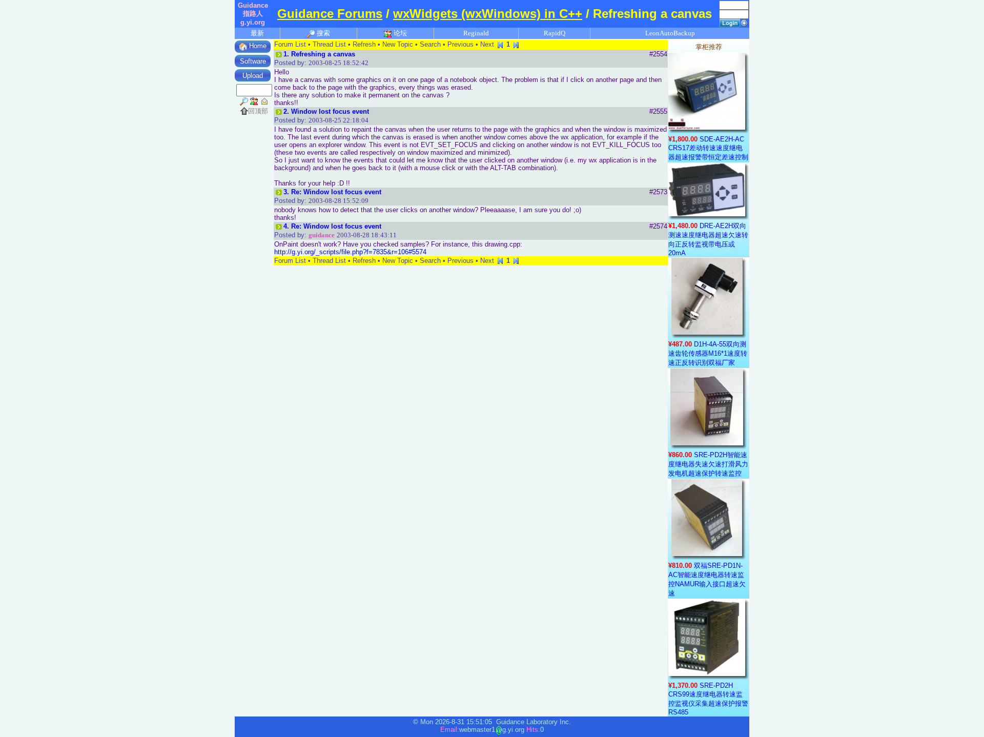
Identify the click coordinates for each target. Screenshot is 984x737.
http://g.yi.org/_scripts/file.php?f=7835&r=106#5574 (350, 252)
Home (256, 46)
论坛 (399, 33)
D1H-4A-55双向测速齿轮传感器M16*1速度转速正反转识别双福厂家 (707, 353)
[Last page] (516, 44)
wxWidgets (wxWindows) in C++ (487, 14)
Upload (252, 75)
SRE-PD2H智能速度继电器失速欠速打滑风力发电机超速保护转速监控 (708, 464)
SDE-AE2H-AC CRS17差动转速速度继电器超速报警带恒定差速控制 (708, 148)
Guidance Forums (329, 14)
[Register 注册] (744, 22)
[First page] (500, 44)
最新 (257, 33)
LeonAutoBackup (670, 33)
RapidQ (554, 33)
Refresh (364, 44)
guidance (322, 235)
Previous (460, 44)
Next (487, 44)
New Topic (397, 44)
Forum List (290, 44)
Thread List (329, 44)
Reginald (476, 33)
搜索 (322, 33)
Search (430, 44)
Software (253, 61)
